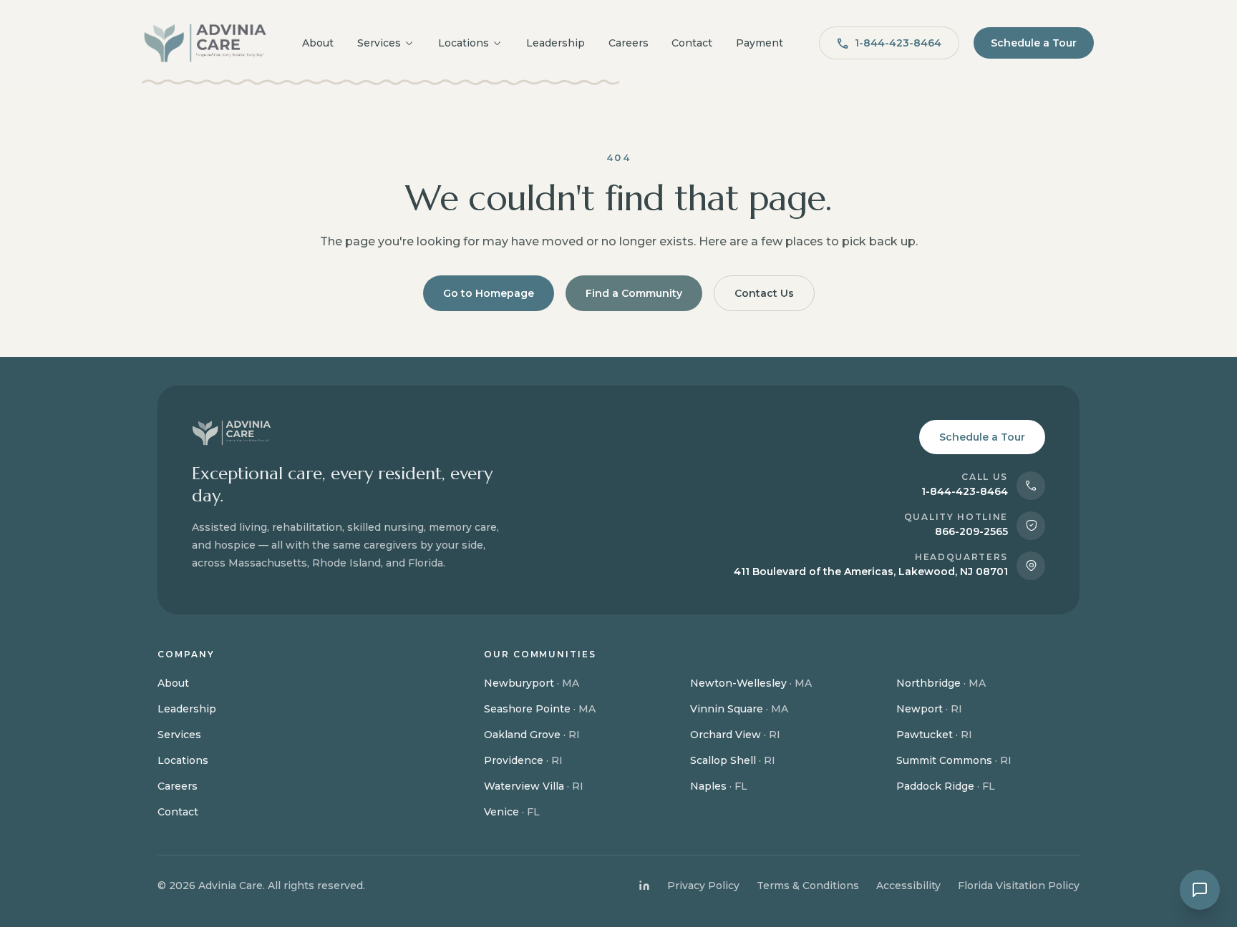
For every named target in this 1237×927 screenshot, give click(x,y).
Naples (718, 786)
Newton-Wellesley (751, 683)
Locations (463, 42)
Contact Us (764, 293)
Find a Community (634, 293)
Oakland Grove (532, 734)
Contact (691, 42)
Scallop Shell (732, 760)
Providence (523, 760)
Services (379, 42)
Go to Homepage (488, 293)
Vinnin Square (739, 708)
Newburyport (531, 683)
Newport (929, 708)
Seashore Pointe (540, 708)
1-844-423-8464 (898, 42)
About (318, 42)
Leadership (555, 42)
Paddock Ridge (945, 786)
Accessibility (908, 885)
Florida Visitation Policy (1019, 885)
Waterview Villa (533, 786)
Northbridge (941, 683)
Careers (628, 42)
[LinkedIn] (644, 885)
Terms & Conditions (808, 885)
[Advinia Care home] (205, 43)
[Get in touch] (1200, 890)
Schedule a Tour (1034, 42)
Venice (512, 811)
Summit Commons (954, 760)
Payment (759, 42)
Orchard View (735, 734)
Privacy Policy (703, 885)
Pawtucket (934, 734)
